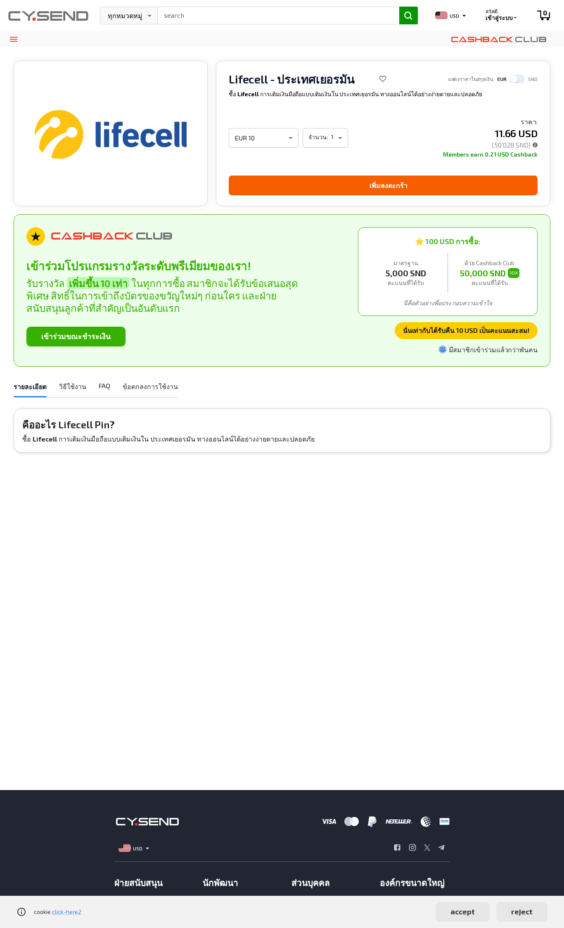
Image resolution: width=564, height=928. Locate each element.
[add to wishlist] (382, 78)
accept (462, 911)
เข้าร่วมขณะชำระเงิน (76, 336)
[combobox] (275, 14)
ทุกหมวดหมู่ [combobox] (125, 15)
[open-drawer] (13, 39)
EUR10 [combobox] (245, 138)
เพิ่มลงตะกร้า (389, 185)
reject (522, 911)
